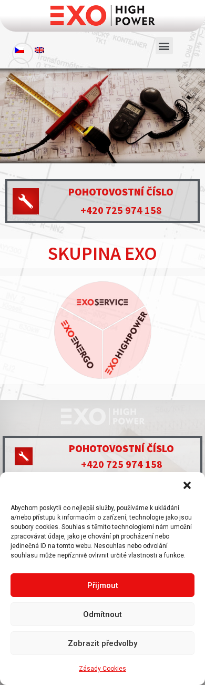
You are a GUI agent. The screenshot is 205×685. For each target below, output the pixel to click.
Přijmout (102, 585)
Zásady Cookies (102, 668)
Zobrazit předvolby (102, 643)
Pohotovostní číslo (120, 191)
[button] (188, 486)
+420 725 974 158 (121, 210)
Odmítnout (102, 614)
